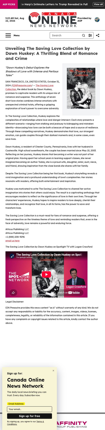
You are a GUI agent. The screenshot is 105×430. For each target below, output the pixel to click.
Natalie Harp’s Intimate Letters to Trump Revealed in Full (51, 4)
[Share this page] (98, 35)
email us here (12, 240)
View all (98, 4)
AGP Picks (9, 4)
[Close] (53, 370)
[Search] (83, 35)
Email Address (16, 403)
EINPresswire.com (21, 85)
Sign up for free (29, 416)
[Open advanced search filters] (90, 35)
